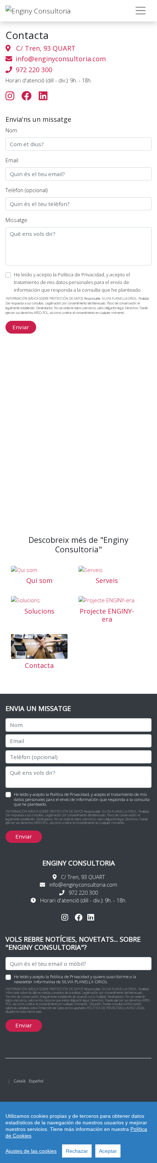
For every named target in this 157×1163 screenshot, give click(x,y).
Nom (11, 130)
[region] (78, 1132)
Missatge (16, 220)
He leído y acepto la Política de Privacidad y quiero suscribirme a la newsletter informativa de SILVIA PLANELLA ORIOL (75, 979)
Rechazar (77, 1151)
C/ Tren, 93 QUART (43, 48)
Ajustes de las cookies (31, 1151)
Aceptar (108, 1151)
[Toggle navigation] (141, 11)
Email (11, 160)
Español (36, 1081)
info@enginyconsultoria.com (61, 58)
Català (20, 1081)
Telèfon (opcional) (26, 190)
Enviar (20, 327)
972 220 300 (32, 69)
